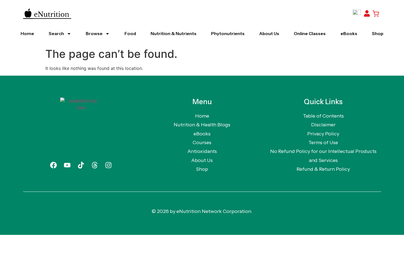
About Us (269, 33)
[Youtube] (67, 165)
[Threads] (94, 165)
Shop (377, 33)
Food (130, 33)
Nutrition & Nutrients (174, 33)
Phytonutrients (228, 33)
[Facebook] (53, 165)
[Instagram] (108, 165)
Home (27, 33)
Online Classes (310, 33)
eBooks (349, 33)
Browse (94, 33)
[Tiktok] (81, 165)
